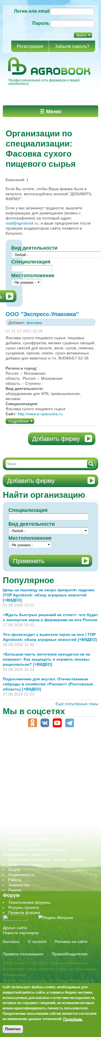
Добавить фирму (56, 438)
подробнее (18, 421)
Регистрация (30, 46)
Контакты (11, 941)
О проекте (37, 941)
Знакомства (18, 885)
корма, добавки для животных (35, 766)
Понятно (12, 1029)
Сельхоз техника (23, 844)
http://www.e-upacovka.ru (40, 414)
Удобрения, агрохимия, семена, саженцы (46, 859)
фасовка (34, 322)
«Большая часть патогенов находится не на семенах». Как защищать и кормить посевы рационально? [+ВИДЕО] (46, 659)
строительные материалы (32, 812)
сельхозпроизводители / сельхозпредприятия (50, 786)
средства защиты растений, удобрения (44, 802)
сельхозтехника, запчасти (31, 791)
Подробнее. (73, 1019)
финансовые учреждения (31, 817)
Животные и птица (25, 864)
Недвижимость (21, 874)
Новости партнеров (20, 933)
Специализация (30, 261)
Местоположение (32, 275)
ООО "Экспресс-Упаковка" (42, 314)
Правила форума (24, 912)
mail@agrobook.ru (22, 223)
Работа (14, 880)
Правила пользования (23, 954)
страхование (19, 807)
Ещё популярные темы (77, 703)
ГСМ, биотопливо (24, 761)
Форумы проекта (23, 907)
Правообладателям (70, 954)
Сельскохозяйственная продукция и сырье (47, 839)
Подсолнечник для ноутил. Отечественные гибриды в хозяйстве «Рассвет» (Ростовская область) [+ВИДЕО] (48, 684)
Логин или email (31, 11)
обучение (17, 781)
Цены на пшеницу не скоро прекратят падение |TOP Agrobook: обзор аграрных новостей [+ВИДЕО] (49, 595)
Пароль (40, 23)
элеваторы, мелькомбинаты (33, 822)
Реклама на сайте (71, 941)
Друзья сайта (15, 927)
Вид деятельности (31, 524)
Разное (14, 890)
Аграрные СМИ (22, 827)
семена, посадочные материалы (38, 796)
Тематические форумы (29, 902)
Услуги (14, 869)
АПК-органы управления (30, 746)
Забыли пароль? (72, 46)
